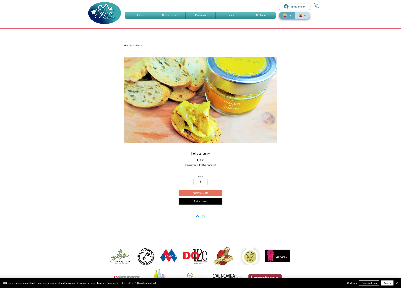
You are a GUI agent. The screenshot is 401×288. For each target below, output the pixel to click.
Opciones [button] (352, 283)
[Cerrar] (397, 282)
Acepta (387, 283)
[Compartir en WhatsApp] (203, 217)
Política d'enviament (208, 165)
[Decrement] (196, 182)
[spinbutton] (201, 182)
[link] (317, 5)
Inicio (126, 45)
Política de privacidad (145, 283)
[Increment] (205, 182)
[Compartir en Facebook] (197, 217)
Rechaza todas (369, 283)
